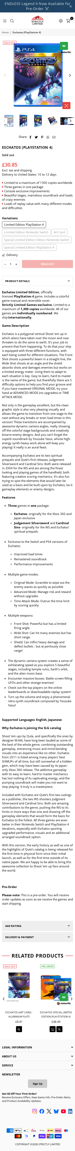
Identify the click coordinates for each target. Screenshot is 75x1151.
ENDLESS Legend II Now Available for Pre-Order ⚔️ (37, 6)
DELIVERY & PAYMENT (19, 937)
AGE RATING (13, 926)
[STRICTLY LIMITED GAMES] (37, 20)
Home (5, 32)
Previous (5, 76)
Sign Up (37, 1083)
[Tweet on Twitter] (36, 137)
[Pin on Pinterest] (42, 137)
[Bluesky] (56, 1112)
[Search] (12, 20)
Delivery (12, 255)
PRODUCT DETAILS (17, 281)
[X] (49, 1112)
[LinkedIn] (70, 1112)
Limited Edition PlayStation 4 (24, 225)
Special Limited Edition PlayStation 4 (29, 247)
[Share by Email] (54, 137)
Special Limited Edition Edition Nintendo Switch (36, 240)
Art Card (59, 232)
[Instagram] (34, 1112)
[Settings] (60, 20)
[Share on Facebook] (30, 137)
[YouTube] (63, 1112)
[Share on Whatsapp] (48, 137)
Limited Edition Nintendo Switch (26, 232)
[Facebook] (41, 1112)
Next (70, 76)
